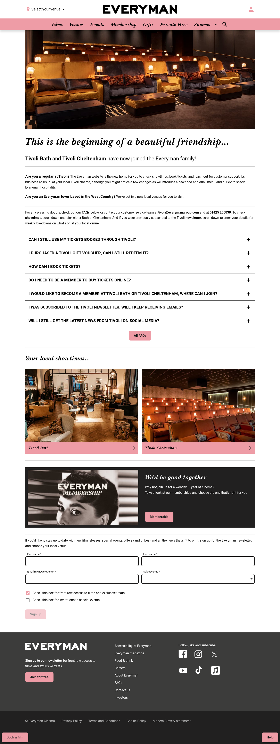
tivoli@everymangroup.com (178, 212)
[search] (225, 24)
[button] (140, 79)
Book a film (15, 737)
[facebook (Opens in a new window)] (183, 654)
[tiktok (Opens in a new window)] (199, 670)
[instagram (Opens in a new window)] (198, 654)
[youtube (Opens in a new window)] (183, 670)
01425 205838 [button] (220, 212)
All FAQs (140, 335)
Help (270, 737)
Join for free (39, 677)
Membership (159, 517)
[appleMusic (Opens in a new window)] (215, 670)
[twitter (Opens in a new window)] (214, 654)
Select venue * (151, 571)
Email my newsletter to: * (41, 571)
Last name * (150, 554)
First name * (34, 554)
